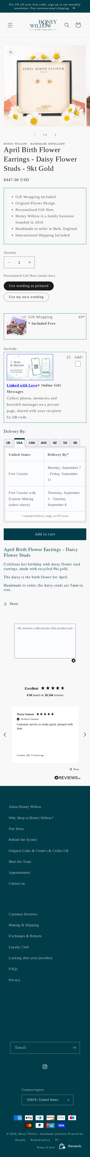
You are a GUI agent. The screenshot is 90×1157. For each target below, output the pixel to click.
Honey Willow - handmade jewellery (42, 1133)
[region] (45, 735)
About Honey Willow (25, 807)
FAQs (13, 969)
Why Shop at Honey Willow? (31, 818)
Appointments (19, 872)
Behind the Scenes (23, 839)
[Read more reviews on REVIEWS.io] (67, 779)
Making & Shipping (24, 925)
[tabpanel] (45, 484)
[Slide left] (35, 135)
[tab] (8, 443)
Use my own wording (26, 297)
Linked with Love (22, 385)
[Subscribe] (74, 1048)
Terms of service (48, 1147)
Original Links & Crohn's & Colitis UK (39, 851)
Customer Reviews (23, 914)
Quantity (10, 252)
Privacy (14, 980)
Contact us (17, 883)
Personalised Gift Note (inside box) (29, 275)
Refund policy (40, 1140)
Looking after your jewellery (30, 958)
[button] (10, 25)
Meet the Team (20, 862)
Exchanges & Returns (25, 936)
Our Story (16, 829)
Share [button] (14, 604)
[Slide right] (55, 135)
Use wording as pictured (28, 286)
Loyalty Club (19, 947)
